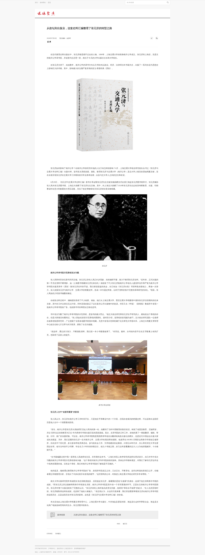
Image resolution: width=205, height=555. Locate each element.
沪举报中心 (51, 548)
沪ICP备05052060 (41, 548)
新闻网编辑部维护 (80, 548)
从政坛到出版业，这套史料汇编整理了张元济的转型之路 (97, 515)
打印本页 (49, 533)
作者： (119, 524)
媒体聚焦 (43, 2)
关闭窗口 (58, 533)
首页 (36, 2)
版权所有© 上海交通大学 (65, 548)
